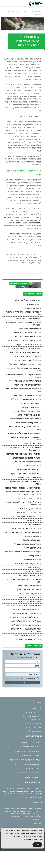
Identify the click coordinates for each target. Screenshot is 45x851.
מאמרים (34, 11)
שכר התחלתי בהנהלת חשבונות (29, 512)
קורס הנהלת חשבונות (25, 791)
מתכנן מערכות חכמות (32, 443)
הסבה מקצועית (35, 556)
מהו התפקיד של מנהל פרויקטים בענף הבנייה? (23, 605)
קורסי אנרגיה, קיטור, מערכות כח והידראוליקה (24, 760)
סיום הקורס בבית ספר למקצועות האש (26, 613)
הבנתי (37, 845)
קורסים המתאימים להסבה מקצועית (27, 318)
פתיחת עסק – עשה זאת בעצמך (29, 589)
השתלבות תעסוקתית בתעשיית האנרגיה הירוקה (22, 532)
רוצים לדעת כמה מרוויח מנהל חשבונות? (25, 621)
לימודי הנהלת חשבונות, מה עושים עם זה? (25, 617)
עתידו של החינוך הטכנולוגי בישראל (27, 356)
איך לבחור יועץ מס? (33, 465)
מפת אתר (39, 827)
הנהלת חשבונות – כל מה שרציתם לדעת (26, 625)
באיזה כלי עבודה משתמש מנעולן (28, 469)
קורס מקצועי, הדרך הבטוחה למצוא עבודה (24, 348)
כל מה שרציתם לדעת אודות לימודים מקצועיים (23, 340)
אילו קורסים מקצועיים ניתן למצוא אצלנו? (25, 609)
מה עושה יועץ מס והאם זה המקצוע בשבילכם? (23, 454)
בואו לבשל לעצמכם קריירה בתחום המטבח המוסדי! (25, 427)
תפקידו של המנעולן (33, 520)
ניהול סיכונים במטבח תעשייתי (29, 477)
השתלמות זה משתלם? (32, 536)
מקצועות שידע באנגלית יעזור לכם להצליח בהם (23, 552)
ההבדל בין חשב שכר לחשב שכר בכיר (27, 516)
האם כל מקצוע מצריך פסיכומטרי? (28, 563)
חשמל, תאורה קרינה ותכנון (30, 755)
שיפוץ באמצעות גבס (33, 524)
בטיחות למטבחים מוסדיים (31, 403)
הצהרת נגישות (37, 820)
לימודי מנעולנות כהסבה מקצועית (28, 336)
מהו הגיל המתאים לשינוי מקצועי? (28, 415)
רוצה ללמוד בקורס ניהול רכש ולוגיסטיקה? (25, 364)
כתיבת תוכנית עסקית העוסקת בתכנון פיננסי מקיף (24, 580)
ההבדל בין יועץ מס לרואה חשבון (28, 639)
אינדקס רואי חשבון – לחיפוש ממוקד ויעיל (25, 381)
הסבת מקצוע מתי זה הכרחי (30, 593)
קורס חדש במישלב (33, 567)
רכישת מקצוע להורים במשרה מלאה (27, 395)
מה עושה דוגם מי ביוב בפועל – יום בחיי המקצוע (23, 488)
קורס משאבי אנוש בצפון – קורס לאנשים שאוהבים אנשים (26, 630)
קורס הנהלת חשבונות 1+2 (32, 797)
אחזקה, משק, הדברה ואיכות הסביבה (27, 764)
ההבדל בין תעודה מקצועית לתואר (28, 635)
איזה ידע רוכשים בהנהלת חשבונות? (27, 544)
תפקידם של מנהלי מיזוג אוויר (30, 597)
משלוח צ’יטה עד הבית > (33, 727)
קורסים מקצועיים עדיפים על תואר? (27, 385)
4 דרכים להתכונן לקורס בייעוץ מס (28, 360)
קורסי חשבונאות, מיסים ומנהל (29, 742)
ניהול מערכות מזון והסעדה (30, 777)
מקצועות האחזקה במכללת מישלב (27, 411)
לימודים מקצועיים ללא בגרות (30, 559)
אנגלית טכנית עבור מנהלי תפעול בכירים (25, 352)
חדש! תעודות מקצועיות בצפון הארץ (27, 344)
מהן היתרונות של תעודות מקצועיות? (27, 332)
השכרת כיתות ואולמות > (33, 731)
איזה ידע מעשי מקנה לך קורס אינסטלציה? (25, 419)
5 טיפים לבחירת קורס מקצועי (29, 498)
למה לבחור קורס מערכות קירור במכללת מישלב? (25, 438)
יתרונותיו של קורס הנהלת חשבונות (27, 462)
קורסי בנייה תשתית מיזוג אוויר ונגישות (27, 751)
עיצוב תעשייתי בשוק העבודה (30, 575)
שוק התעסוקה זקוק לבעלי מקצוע (28, 300)
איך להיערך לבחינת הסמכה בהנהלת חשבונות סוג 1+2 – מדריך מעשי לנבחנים (23, 493)
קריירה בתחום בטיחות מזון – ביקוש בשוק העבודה (25, 482)
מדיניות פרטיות (37, 823)
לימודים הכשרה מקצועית (31, 407)
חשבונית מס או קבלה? (32, 308)
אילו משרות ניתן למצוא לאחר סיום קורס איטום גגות (23, 390)
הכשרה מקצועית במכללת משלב (28, 423)
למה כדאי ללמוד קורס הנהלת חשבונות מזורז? (23, 433)
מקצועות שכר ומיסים (33, 571)
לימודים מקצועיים (34, 304)
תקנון (25, 678)
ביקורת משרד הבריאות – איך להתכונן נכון (25, 473)
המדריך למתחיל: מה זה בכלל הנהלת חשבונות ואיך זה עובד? (23, 503)
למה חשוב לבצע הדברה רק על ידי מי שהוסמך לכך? (23, 313)
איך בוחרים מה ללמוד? (32, 548)
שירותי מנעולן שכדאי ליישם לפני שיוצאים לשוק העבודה (23, 375)
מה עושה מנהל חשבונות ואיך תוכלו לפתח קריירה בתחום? (25, 448)
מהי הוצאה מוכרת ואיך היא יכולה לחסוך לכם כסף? (24, 369)
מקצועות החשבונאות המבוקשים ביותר (26, 458)
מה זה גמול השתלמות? (32, 540)
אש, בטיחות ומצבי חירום (31, 768)
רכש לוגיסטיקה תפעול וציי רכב (29, 747)
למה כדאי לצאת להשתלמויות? (29, 329)
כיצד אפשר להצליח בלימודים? (29, 601)
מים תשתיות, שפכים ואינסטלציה (28, 773)
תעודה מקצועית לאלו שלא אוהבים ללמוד (25, 399)
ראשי (39, 11)
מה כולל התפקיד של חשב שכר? (29, 508)
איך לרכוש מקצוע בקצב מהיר (29, 586)
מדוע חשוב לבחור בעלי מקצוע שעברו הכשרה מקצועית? (23, 323)
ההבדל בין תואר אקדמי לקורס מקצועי (26, 528)
